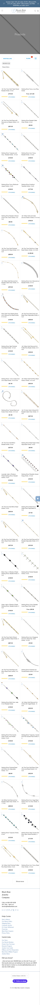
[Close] (36, 473)
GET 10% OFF (20, 530)
